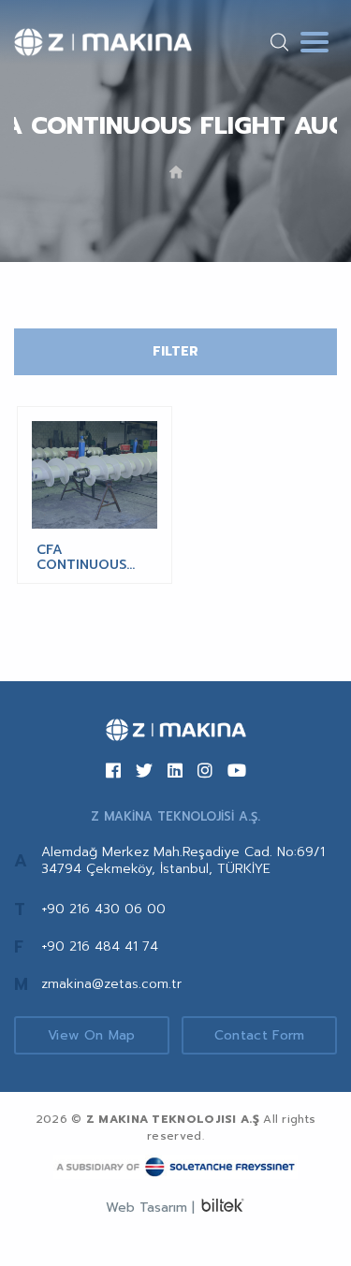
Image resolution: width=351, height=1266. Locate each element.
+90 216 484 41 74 (99, 946)
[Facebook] (113, 772)
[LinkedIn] (175, 772)
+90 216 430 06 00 (103, 909)
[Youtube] (236, 772)
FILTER (175, 351)
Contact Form (259, 1035)
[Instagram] (204, 772)
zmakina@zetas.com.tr (111, 984)
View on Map (91, 1035)
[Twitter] (144, 772)
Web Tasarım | (150, 1207)
